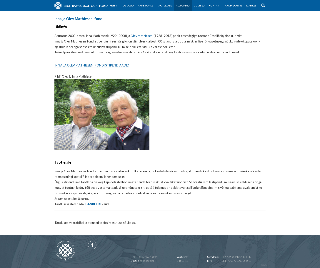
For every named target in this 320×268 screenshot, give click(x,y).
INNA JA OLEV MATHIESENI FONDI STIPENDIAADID (91, 65)
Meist (113, 5)
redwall (264, 265)
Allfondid (183, 5)
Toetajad (127, 5)
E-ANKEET (252, 5)
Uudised (199, 5)
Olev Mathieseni (142, 36)
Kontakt (215, 5)
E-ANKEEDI (93, 204)
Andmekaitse (233, 5)
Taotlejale (164, 5)
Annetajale (145, 5)
